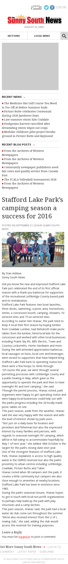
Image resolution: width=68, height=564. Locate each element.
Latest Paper (26, 551)
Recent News (14, 96)
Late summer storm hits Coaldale (26, 119)
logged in (24, 536)
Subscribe (46, 551)
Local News (42, 35)
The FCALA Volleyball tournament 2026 (30, 179)
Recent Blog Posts (18, 144)
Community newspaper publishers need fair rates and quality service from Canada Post (30, 171)
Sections (14, 35)
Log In (61, 7)
